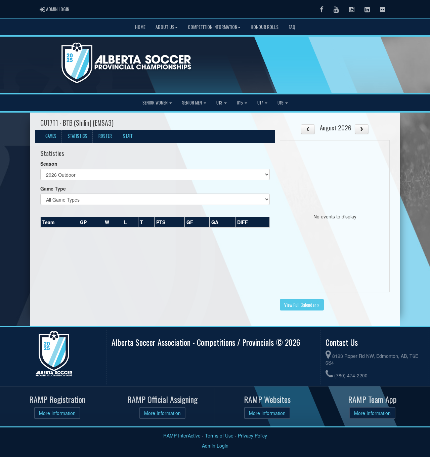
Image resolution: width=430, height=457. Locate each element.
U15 (240, 102)
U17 (260, 102)
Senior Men (192, 102)
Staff (128, 136)
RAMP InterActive (182, 435)
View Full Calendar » (301, 304)
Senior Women (155, 102)
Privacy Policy (252, 435)
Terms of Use (219, 435)
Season (48, 163)
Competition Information (212, 26)
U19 (281, 102)
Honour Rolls (264, 26)
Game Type (53, 188)
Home (140, 26)
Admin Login (215, 445)
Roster (105, 136)
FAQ (292, 26)
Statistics (77, 136)
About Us (165, 26)
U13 (219, 102)
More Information (57, 413)
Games (50, 136)
